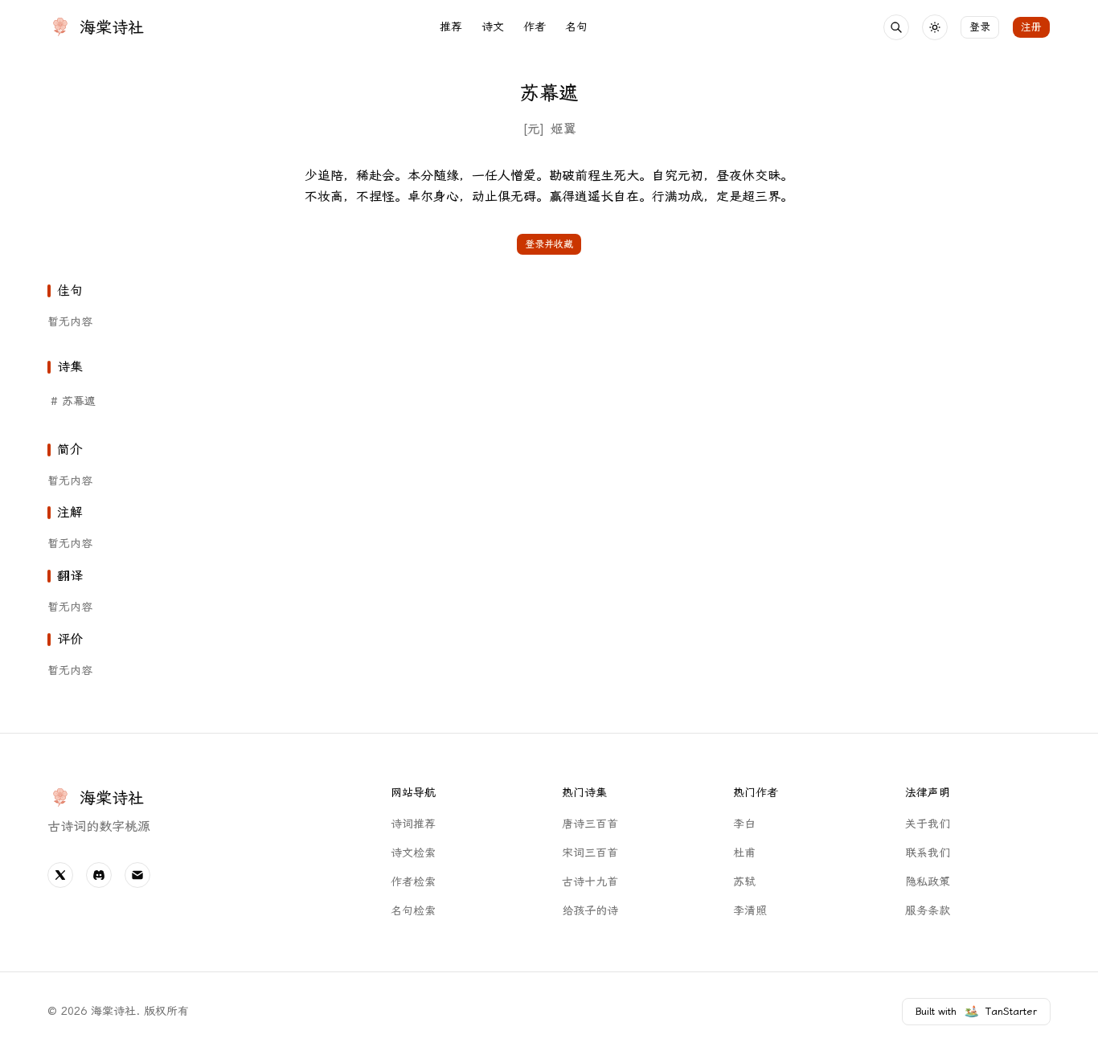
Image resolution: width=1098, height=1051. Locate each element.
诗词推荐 (413, 824)
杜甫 (744, 853)
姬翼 (563, 129)
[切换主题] (935, 27)
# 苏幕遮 (73, 401)
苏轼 (744, 882)
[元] (533, 129)
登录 (979, 27)
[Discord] (99, 875)
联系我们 (927, 853)
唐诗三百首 (590, 824)
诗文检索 (413, 853)
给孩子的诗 (590, 911)
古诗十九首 (590, 882)
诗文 (492, 27)
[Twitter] (60, 875)
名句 (576, 27)
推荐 (451, 27)
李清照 (750, 911)
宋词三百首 (590, 853)
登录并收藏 (549, 244)
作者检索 (413, 882)
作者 (534, 27)
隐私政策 (927, 882)
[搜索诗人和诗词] (896, 27)
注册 (1031, 27)
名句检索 (413, 911)
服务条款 (927, 911)
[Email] (137, 875)
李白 (744, 824)
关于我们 (927, 824)
